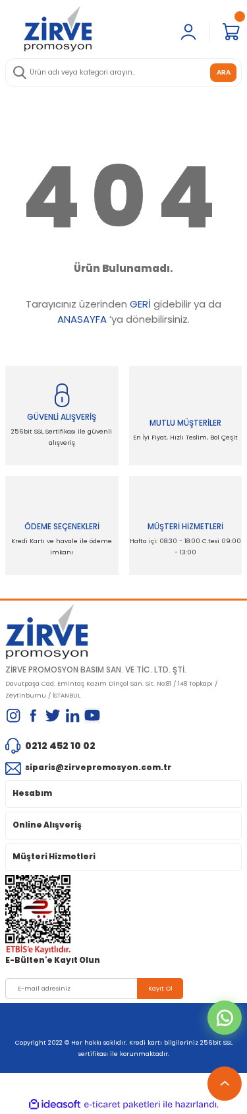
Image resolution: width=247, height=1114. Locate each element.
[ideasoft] (54, 1105)
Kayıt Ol (160, 988)
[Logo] (58, 28)
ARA (224, 72)
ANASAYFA (82, 319)
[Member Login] (188, 31)
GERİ (140, 304)
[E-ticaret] (122, 1104)
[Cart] (231, 31)
